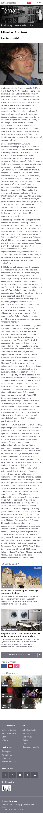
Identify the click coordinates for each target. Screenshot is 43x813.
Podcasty (6, 758)
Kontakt (25, 744)
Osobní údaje (15, 805)
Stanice (5, 737)
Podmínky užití (28, 805)
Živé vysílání (7, 751)
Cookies (5, 805)
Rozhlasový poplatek (31, 747)
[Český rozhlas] (8, 2)
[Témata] (21, 14)
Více (32, 25)
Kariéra (25, 740)
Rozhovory (6, 25)
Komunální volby (9, 733)
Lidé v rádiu (27, 737)
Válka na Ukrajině (9, 730)
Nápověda (26, 733)
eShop (5, 740)
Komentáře (20, 25)
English (4, 807)
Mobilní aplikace (9, 762)
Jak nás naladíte (29, 730)
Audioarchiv (7, 755)
